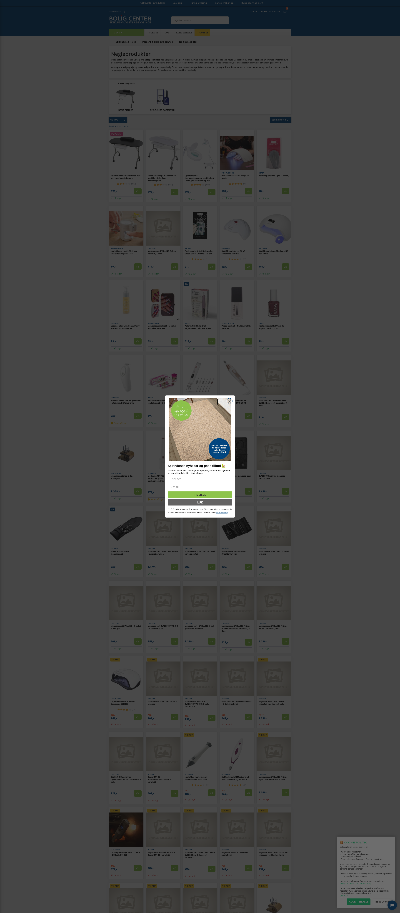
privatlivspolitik (222, 512)
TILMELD (200, 494)
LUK (200, 502)
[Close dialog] (229, 401)
